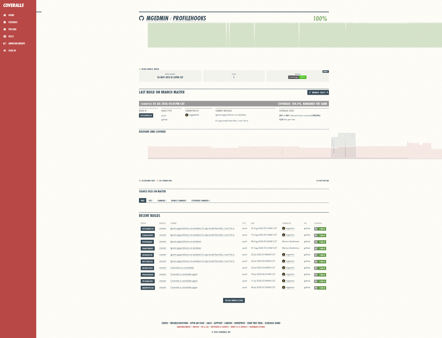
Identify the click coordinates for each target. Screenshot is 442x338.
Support (218, 323)
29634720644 (147, 274)
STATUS (165, 323)
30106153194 (147, 268)
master (162, 228)
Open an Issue (197, 323)
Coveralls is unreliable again (184, 274)
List (151, 200)
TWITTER (196, 326)
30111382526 (147, 261)
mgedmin (157, 18)
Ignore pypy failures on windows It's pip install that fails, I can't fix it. (202, 228)
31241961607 (147, 241)
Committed (146, 104)
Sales (209, 323)
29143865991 (147, 281)
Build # (142, 110)
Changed (162, 200)
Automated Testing (257, 326)
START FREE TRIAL (255, 323)
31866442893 (147, 235)
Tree (143, 200)
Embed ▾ (325, 71)
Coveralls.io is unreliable (182, 267)
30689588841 (147, 248)
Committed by (192, 110)
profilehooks (189, 18)
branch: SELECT (318, 92)
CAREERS (228, 323)
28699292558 (147, 287)
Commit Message (223, 110)
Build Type (166, 110)
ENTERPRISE (239, 323)
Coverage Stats (286, 110)
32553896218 (146, 115)
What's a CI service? (239, 326)
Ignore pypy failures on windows (185, 241)
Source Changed (179, 200)
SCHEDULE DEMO (272, 323)
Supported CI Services (220, 326)
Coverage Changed (200, 200)
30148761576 (147, 255)
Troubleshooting (179, 323)
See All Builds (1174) (234, 300)
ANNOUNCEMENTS (184, 326)
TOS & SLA (205, 326)
